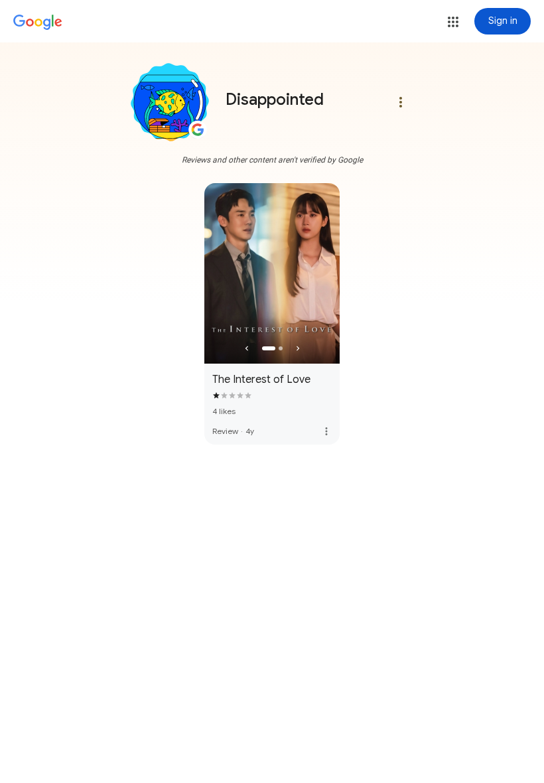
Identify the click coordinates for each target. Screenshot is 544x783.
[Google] (37, 23)
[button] (453, 22)
